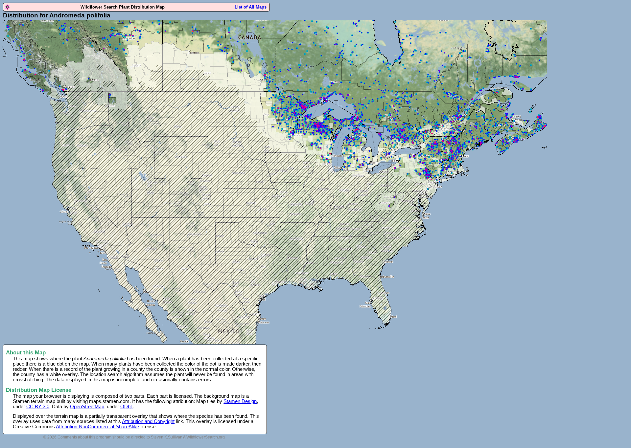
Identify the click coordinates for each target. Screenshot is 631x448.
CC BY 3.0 (37, 406)
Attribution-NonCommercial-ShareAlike (97, 426)
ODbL (126, 406)
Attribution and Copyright (148, 421)
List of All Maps (251, 7)
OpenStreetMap (87, 406)
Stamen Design (240, 401)
